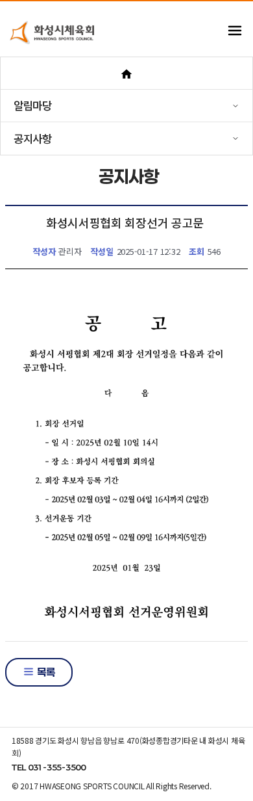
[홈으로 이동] (126, 73)
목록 (44, 672)
